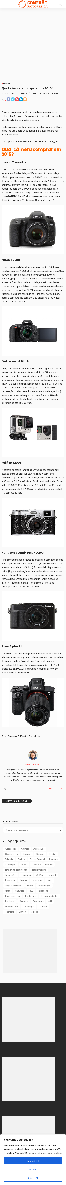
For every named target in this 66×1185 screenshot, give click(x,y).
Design (52, 854)
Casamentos (11, 854)
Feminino (36, 864)
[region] (33, 1159)
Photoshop (30, 896)
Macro (30, 885)
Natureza (19, 890)
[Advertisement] (33, 42)
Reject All (33, 1178)
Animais (25, 848)
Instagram (10, 880)
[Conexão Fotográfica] (32, 3)
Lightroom (37, 880)
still (50, 901)
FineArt (49, 864)
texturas (43, 906)
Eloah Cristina (10, 93)
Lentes (23, 880)
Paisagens (43, 890)
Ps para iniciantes (49, 896)
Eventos (53, 859)
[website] (5, 789)
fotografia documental (16, 869)
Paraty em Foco (13, 896)
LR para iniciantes (14, 885)
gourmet (51, 875)
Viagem (22, 911)
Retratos (23, 901)
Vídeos (34, 911)
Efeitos (21, 859)
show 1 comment (15, 801)
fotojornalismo (39, 869)
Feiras (24, 864)
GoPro (39, 875)
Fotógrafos (44, 93)
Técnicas (9, 911)
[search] (60, 4)
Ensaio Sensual (37, 859)
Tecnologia (55, 93)
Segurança (38, 901)
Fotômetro (26, 875)
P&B (31, 890)
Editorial (9, 859)
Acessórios (10, 848)
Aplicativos (39, 848)
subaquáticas (11, 906)
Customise (33, 1169)
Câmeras (7, 83)
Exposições (10, 864)
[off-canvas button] (5, 4)
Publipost (10, 901)
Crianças (26, 854)
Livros (50, 880)
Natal (7, 890)
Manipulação (44, 885)
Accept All (33, 1161)
